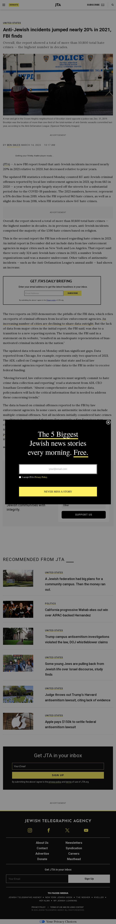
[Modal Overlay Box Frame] (58, 462)
